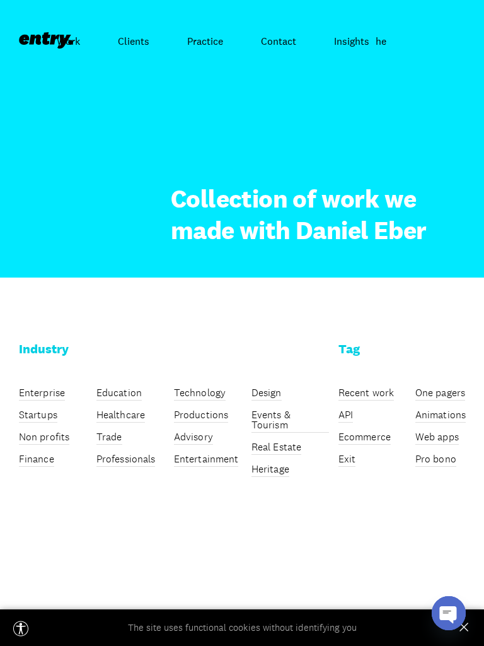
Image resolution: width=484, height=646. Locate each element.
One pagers (440, 393)
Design (266, 393)
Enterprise (42, 393)
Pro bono (435, 460)
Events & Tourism (271, 421)
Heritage (270, 470)
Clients (133, 41)
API (345, 415)
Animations (440, 415)
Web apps (437, 437)
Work (68, 41)
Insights (351, 41)
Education (119, 393)
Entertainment (206, 460)
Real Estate (276, 448)
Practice (205, 41)
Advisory (193, 437)
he (381, 41)
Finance (36, 460)
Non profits (44, 437)
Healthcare (120, 415)
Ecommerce (364, 437)
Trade (109, 437)
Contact (278, 41)
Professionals (125, 460)
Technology (200, 393)
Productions (201, 415)
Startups (38, 415)
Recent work (366, 393)
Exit (346, 460)
